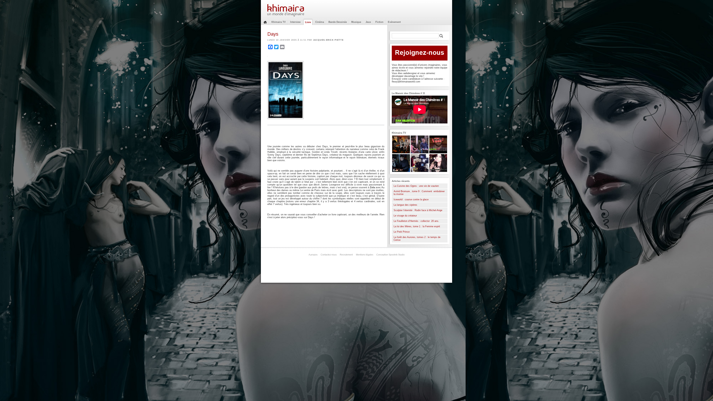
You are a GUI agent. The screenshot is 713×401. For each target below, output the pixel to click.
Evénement (394, 22)
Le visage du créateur (405, 215)
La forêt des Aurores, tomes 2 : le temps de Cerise (417, 238)
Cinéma (319, 22)
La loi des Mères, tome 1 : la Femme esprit (417, 226)
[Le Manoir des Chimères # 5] (401, 171)
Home (265, 22)
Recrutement (346, 255)
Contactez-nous (329, 255)
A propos (313, 255)
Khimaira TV (278, 22)
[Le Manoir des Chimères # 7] (401, 152)
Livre (308, 22)
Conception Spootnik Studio (390, 255)
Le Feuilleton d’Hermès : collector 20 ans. (417, 221)
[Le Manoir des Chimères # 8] (438, 171)
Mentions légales (364, 255)
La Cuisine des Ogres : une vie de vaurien (416, 186)
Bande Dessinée (337, 22)
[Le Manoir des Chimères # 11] (438, 152)
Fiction (379, 22)
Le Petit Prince (402, 231)
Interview (295, 22)
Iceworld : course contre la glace (411, 199)
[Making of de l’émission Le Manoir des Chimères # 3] (420, 171)
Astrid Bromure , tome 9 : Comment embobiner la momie (419, 192)
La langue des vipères (405, 204)
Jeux (368, 22)
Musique (356, 22)
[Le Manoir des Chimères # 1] (420, 152)
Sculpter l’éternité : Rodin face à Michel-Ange (418, 210)
